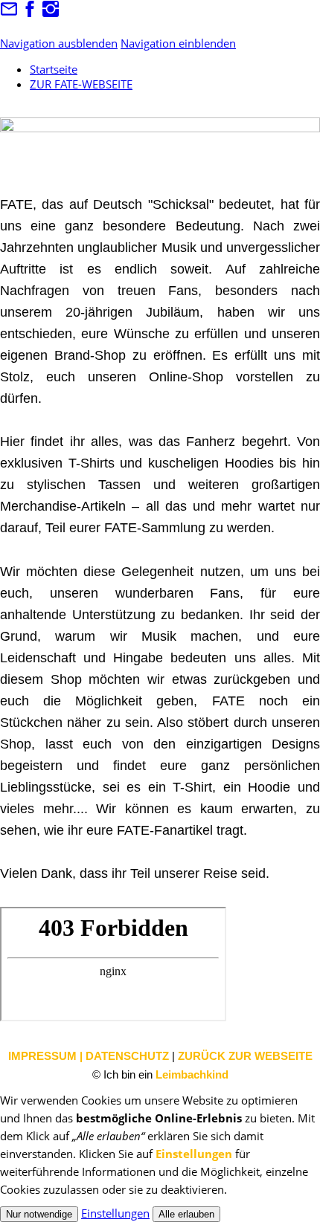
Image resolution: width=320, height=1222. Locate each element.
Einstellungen (194, 1153)
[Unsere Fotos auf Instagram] (51, 13)
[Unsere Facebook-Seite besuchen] (30, 13)
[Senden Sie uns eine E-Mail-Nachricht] (9, 13)
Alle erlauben (186, 1214)
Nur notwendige (39, 1214)
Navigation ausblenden (59, 43)
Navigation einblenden (178, 43)
